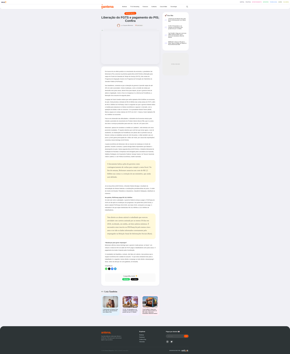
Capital (242, 2)
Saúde (280, 2)
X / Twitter (134, 279)
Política (248, 2)
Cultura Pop (142, 339)
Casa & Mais (163, 6)
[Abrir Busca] (187, 6)
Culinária (286, 2)
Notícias (124, 6)
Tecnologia (273, 2)
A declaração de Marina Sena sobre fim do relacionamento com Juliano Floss (177, 20)
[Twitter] (171, 341)
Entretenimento (257, 2)
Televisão (142, 341)
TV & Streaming (134, 6)
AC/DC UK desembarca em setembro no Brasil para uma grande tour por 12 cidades (175, 27)
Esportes (266, 2)
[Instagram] (167, 341)
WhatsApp (126, 279)
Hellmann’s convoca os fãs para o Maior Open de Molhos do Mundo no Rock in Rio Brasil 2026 (177, 43)
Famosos (145, 6)
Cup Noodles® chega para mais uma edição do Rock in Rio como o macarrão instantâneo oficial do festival (177, 35)
